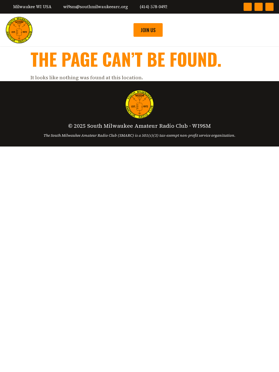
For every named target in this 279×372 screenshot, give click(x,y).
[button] (268, 30)
